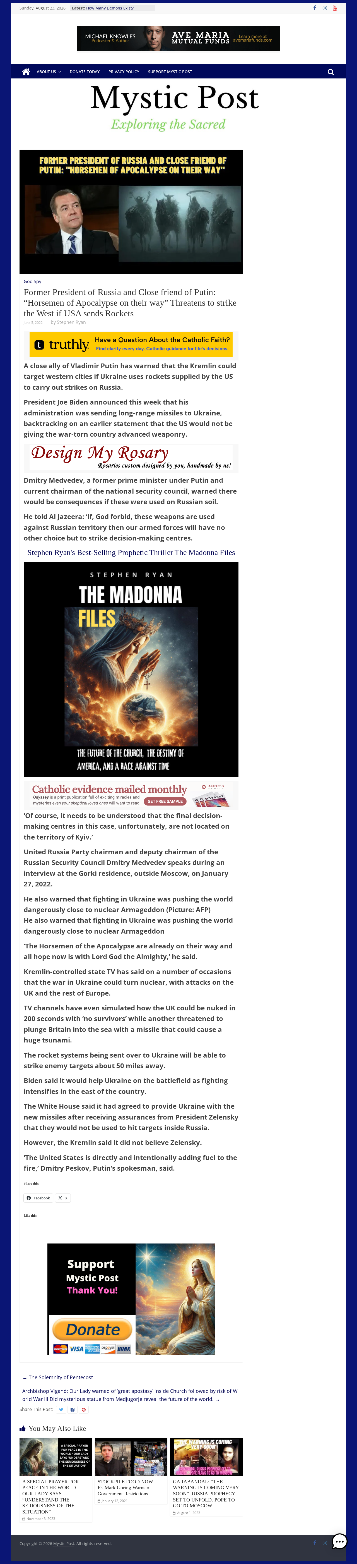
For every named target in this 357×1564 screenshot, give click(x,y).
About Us (46, 71)
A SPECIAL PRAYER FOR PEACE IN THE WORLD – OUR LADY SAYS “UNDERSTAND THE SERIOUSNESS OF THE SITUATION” (51, 1497)
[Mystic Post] (26, 71)
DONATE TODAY (85, 71)
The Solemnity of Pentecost (57, 1377)
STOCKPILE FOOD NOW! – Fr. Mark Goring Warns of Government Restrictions (128, 1487)
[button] (340, 1544)
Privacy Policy (123, 71)
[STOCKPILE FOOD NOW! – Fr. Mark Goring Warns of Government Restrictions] (131, 1441)
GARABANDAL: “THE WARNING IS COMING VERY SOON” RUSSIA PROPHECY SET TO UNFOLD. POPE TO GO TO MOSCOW (206, 1493)
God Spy (32, 281)
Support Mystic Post (170, 71)
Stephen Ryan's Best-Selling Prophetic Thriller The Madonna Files (131, 552)
